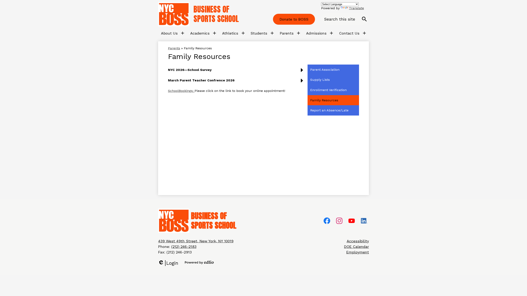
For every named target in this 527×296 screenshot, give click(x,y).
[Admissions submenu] (319, 33)
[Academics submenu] (203, 33)
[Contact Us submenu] (352, 33)
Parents (174, 48)
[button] (236, 71)
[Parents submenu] (290, 33)
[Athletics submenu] (233, 33)
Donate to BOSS (294, 19)
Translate (356, 8)
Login (168, 263)
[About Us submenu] (172, 33)
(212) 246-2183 (183, 246)
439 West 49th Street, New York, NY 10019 (195, 241)
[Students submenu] (262, 33)
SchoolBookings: (181, 91)
